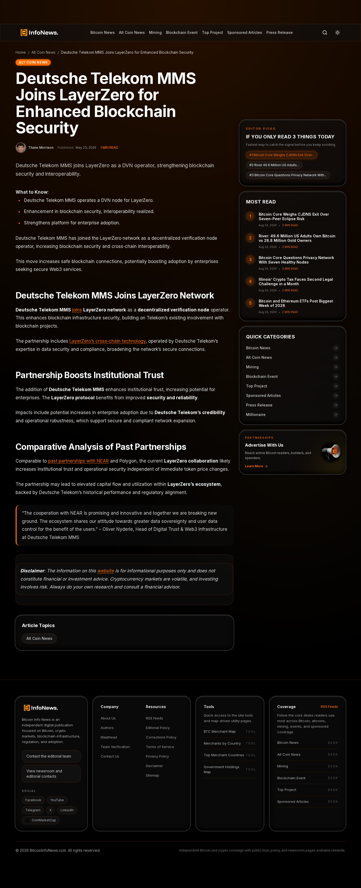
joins (77, 309)
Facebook (33, 800)
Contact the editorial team (48, 756)
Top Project (212, 32)
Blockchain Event (182, 32)
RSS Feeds (154, 718)
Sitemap (152, 775)
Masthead (109, 737)
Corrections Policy (161, 737)
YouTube (57, 800)
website (105, 570)
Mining (155, 32)
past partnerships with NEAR (78, 461)
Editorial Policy (158, 728)
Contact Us (110, 756)
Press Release (279, 32)
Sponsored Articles (244, 32)
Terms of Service (160, 747)
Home (21, 52)
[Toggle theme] (337, 32)
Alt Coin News (132, 32)
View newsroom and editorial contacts (44, 773)
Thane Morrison (40, 147)
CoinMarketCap (44, 820)
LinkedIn (67, 810)
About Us (108, 718)
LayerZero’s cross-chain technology (108, 341)
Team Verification (115, 747)
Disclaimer (154, 766)
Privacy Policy (157, 756)
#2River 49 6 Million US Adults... (274, 165)
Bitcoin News (102, 32)
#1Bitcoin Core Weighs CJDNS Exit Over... (281, 155)
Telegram (32, 810)
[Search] (325, 32)
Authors (107, 728)
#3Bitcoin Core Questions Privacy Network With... (288, 175)
